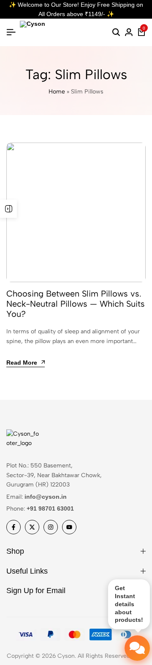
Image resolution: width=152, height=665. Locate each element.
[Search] (116, 32)
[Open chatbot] (137, 648)
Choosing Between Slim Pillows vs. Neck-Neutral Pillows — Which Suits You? (75, 304)
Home (57, 91)
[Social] (13, 527)
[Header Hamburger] (11, 32)
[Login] (128, 32)
